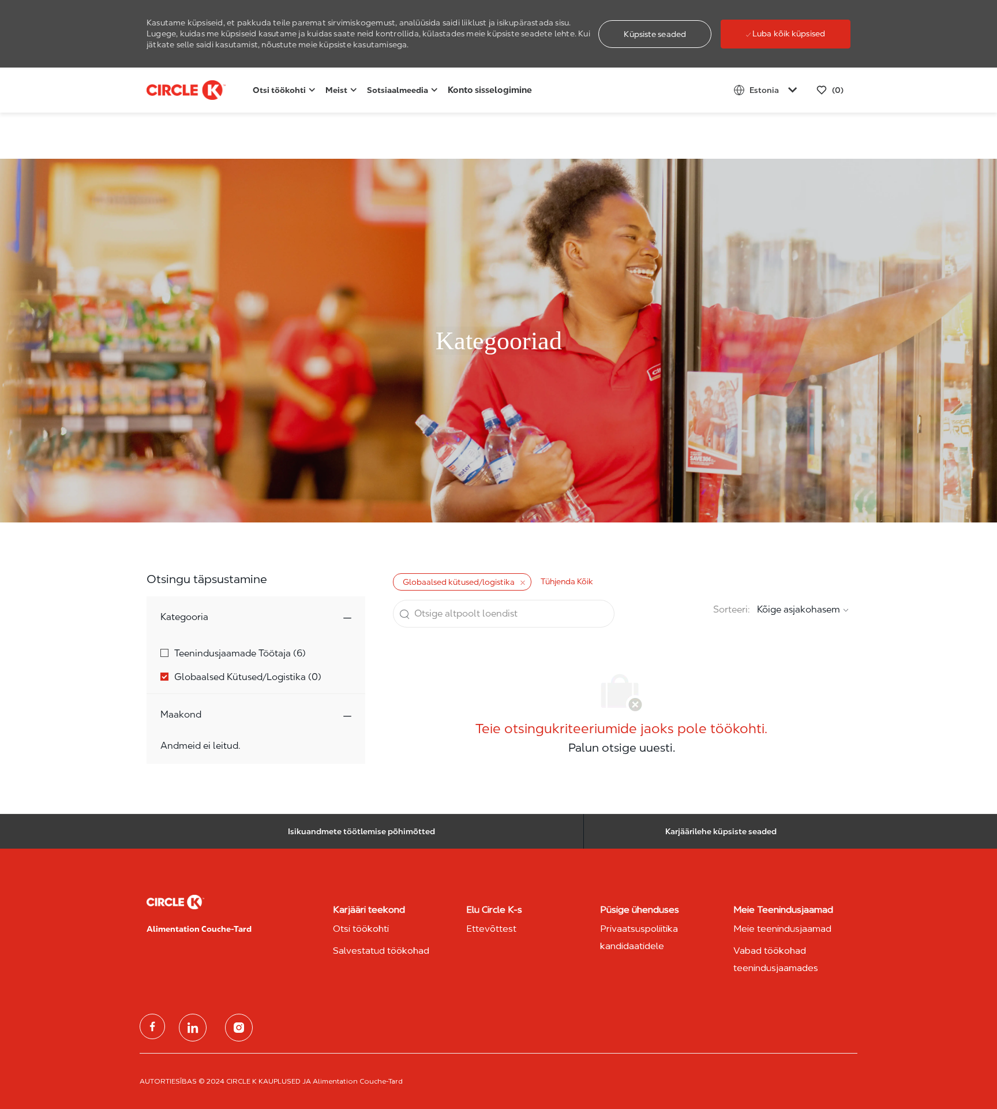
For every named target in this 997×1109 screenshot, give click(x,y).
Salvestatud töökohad (381, 950)
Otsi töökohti (361, 928)
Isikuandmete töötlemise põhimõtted (361, 831)
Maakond (180, 714)
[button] (654, 34)
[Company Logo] (175, 90)
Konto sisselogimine (490, 90)
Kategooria (184, 616)
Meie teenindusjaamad (782, 928)
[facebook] (152, 1026)
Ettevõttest (491, 928)
